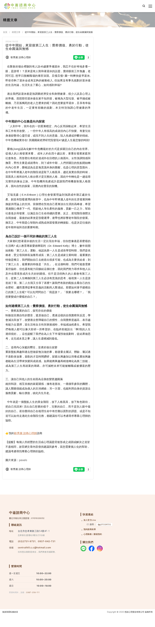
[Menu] (150, 6)
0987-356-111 (33, 592)
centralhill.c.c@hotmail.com (34, 547)
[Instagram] (100, 548)
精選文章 (16, 32)
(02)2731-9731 (27, 541)
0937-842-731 (46, 541)
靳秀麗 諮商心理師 (25, 433)
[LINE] (83, 548)
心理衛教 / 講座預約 (93, 534)
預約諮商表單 (90, 529)
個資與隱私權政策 (10, 612)
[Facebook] (91, 548)
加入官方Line (90, 520)
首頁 (5, 32)
